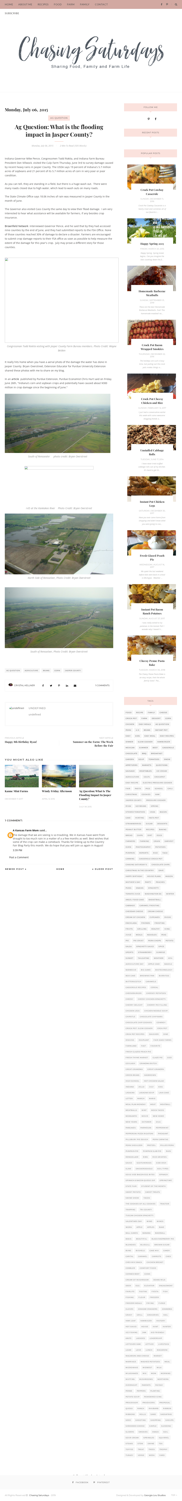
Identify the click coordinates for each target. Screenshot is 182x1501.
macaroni (162, 1350)
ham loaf (131, 1321)
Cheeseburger (134, 993)
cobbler (130, 1268)
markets (146, 765)
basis (129, 1239)
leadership (156, 1338)
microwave (132, 1367)
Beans (46, 670)
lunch (149, 1350)
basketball (155, 900)
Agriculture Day (135, 964)
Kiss (160, 1087)
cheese (163, 712)
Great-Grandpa (155, 1069)
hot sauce (131, 1327)
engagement (166, 1286)
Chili (170, 788)
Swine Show (132, 1198)
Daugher (154, 1034)
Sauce (129, 1163)
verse (141, 1455)
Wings (160, 1221)
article (15, 379)
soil (165, 1432)
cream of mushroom (137, 1280)
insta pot (154, 818)
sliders (130, 1432)
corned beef (133, 1274)
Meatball (165, 1104)
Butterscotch (133, 981)
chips (140, 835)
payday (159, 1385)
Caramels (151, 981)
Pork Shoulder (134, 1145)
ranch (140, 1408)
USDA (152, 812)
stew (140, 1443)
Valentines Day (134, 1221)
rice (155, 853)
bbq (144, 753)
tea (160, 1443)
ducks (167, 917)
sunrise (160, 952)
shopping (156, 1420)
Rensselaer (132, 1157)
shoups (169, 1420)
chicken (130, 724)
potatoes (160, 847)
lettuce (149, 1344)
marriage (131, 1362)
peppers (141, 1391)
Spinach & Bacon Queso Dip (140, 1180)
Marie (152, 1098)
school (159, 788)
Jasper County (73, 670)
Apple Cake (154, 964)
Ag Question (59, 118)
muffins (130, 1379)
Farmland (131, 1046)
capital (129, 1256)
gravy (129, 1315)
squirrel (164, 1438)
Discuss (130, 1040)
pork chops (154, 941)
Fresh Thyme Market (137, 1057)
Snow (167, 759)
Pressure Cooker (156, 800)
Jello (141, 1087)
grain (157, 841)
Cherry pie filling (157, 1005)
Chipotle (130, 1017)
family (151, 712)
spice (161, 946)
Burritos (164, 976)
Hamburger (163, 742)
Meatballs (131, 1110)
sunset (129, 958)
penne (129, 1391)
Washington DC (153, 894)
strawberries (133, 824)
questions (162, 765)
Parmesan (145, 1128)
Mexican (130, 748)
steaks (129, 1443)
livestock (163, 1344)
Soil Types (162, 1169)
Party (148, 882)
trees (152, 1449)
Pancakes (131, 1128)
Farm (70, 4)
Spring (154, 806)
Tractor (164, 1204)
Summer (143, 748)
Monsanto (131, 1116)
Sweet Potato (133, 1192)
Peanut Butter (133, 829)
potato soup (133, 1397)
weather (159, 958)
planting (155, 1391)
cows (147, 1274)
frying (150, 1303)
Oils (158, 1122)
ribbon (167, 1408)
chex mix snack (134, 1262)
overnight (131, 1385)
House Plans (154, 876)
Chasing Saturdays (39, 1495)
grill (140, 1315)
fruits (129, 929)
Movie (145, 1116)
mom (153, 1373)
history (160, 1321)
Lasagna (130, 1093)
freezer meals (134, 1303)
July (151, 1087)
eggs (159, 835)
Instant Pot (161, 730)
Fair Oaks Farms (163, 1040)
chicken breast (155, 1262)
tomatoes (154, 759)
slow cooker (145, 742)
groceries (153, 1315)
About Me (25, 4)
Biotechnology (163, 970)
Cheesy (129, 999)
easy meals (145, 724)
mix (144, 1373)
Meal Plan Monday (136, 1104)
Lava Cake (164, 1093)
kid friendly (157, 1332)
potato (169, 941)
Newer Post (14, 869)
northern (162, 1379)
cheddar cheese (134, 911)
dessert (156, 718)
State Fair (131, 1186)
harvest (169, 841)
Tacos (147, 1198)
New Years (131, 1122)
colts (147, 777)
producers (149, 1403)
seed (128, 1420)
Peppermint (162, 1128)
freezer (154, 1297)
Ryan (128, 806)
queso (129, 1408)
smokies (143, 1432)
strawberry (145, 952)
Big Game (146, 970)
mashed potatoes (150, 1362)
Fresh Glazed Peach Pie (138, 1052)
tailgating (143, 958)
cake (128, 818)
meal (167, 1362)
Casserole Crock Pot (150, 859)
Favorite (155, 1046)
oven (128, 847)
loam (128, 1350)
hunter (167, 1327)
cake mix (154, 1250)
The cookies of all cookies (141, 1204)
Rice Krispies (159, 1157)
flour (141, 1297)
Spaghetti (153, 888)
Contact (101, 4)
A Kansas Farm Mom (26, 830)
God (169, 1057)
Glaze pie (158, 1057)
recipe (139, 712)
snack (155, 1432)
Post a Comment (19, 857)
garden (130, 759)
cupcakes (155, 917)
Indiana (130, 1087)
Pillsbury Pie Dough (137, 1139)
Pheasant (163, 1134)
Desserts (162, 824)
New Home (158, 1116)
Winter (170, 894)
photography (143, 847)
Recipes (150, 829)
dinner (129, 742)
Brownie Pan (147, 976)
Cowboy (161, 1022)
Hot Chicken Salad (154, 1081)
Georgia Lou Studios (155, 1495)
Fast (143, 1046)
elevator (149, 1286)
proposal (164, 1403)
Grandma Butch (148, 1063)
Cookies (146, 794)
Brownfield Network (16, 226)
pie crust (138, 941)
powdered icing (153, 1397)
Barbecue (131, 970)
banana (147, 1233)
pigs (148, 788)
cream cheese (155, 911)
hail (165, 1315)
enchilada (131, 923)
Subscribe (12, 13)
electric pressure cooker (157, 783)
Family (85, 4)
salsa (129, 946)
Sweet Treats (152, 1192)
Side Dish (161, 1163)
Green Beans (133, 1075)
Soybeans (141, 806)
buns (128, 1250)
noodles (152, 935)
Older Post (104, 869)
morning (166, 1373)
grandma (167, 1309)
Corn (57, 670)
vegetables (145, 771)
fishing (130, 1297)
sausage (130, 771)
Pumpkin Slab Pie (152, 1151)
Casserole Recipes (136, 987)
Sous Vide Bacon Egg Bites (140, 1174)
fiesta (155, 1291)
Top (173, 1495)
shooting (140, 1420)
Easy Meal (149, 736)
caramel (142, 1256)
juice (128, 935)
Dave (161, 870)
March (140, 1098)
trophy (163, 1449)
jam (144, 1332)
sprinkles (148, 1438)
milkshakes (132, 1373)
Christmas (131, 794)
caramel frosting (149, 905)
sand (153, 1414)
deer (128, 1286)
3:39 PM (17, 850)
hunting (139, 818)
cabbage (130, 905)
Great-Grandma (134, 1069)
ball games (132, 1233)
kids (137, 736)
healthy (155, 929)
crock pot (131, 718)
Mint (144, 1110)
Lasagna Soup (146, 1093)
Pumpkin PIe (132, 1151)
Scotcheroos (144, 1163)
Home (60, 869)
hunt (155, 1327)
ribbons (130, 1414)
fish (165, 1291)
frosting (160, 923)
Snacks (140, 888)
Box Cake (130, 976)
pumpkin (130, 853)
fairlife (130, 1291)
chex (168, 1256)
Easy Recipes (167, 736)
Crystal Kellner (24, 685)
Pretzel (151, 1145)
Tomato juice (133, 894)
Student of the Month (153, 1186)
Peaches (160, 882)
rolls (143, 1414)
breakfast (156, 753)
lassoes (140, 1338)
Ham (157, 794)
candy (166, 1250)
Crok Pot (162, 1028)
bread (129, 835)
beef (155, 748)
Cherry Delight (134, 1005)
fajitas (143, 1291)
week (152, 1455)
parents (146, 1385)
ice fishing (132, 1332)
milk (159, 1367)
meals (139, 935)
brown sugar (162, 1245)
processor (132, 1403)
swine (151, 1443)
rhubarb (154, 1408)
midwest (147, 1367)
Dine (165, 1034)
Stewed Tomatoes (135, 812)
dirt (150, 835)
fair (128, 788)
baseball (160, 1233)
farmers (130, 841)
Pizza (128, 888)
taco (165, 853)
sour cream (132, 1438)
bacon (163, 812)
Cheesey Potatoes (156, 993)
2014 (170, 958)
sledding (166, 1426)
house (144, 1327)
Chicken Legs (133, 1011)
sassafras (166, 1414)
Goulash (130, 1063)
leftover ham (133, 1344)
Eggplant (144, 1040)
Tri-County (146, 1210)
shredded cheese (135, 1426)
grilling (142, 929)
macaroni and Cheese (137, 1356)
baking (163, 829)
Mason (169, 876)
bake (161, 1227)
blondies (131, 1245)
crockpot (159, 777)
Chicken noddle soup (156, 1011)
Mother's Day (133, 882)
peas (163, 935)
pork (128, 730)
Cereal (154, 987)
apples (150, 1227)
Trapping (130, 1210)
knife (129, 1338)
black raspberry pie (163, 1239)
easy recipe (132, 783)
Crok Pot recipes (135, 1034)
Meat (153, 1104)
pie (127, 941)
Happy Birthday (134, 876)
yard (162, 1455)
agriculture (31, 670)
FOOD (58, 4)
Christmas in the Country (140, 870)
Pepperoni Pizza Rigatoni (139, 1134)
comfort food (148, 1268)
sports (129, 952)
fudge (162, 1303)
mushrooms (146, 1379)
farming (144, 841)
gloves (129, 1309)
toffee (129, 1449)
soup (141, 759)
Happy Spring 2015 (152, 243)
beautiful (141, 1239)
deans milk (159, 1280)
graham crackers (147, 1309)
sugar (149, 824)
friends (145, 923)
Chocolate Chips (161, 865)
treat (141, 1449)
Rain (168, 1151)
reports (144, 853)
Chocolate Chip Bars (151, 1017)
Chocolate (131, 753)
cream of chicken (135, 917)
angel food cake (135, 900)
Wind (149, 1221)
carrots (156, 1256)
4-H (137, 730)
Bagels (168, 964)
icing (167, 929)
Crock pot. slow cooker (139, 1028)
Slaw (128, 1169)
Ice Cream (161, 771)
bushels (140, 1250)
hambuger (146, 1321)
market (158, 1356)
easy (128, 736)
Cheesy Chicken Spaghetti (152, 999)
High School (132, 1081)
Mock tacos (157, 1110)
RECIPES (43, 4)
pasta (138, 788)
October (146, 1122)
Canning (130, 859)
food (129, 712)
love (138, 1350)
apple (139, 1227)
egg (138, 1286)
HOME (9, 4)
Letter (129, 1098)
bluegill (145, 1245)
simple (153, 1426)
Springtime (166, 1180)
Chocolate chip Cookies (139, 1022)
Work (129, 1227)
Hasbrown (150, 1075)
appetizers (132, 765)
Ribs (145, 1157)
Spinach (163, 1174)
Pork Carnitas (160, 1139)
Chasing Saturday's (136, 865)
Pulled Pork (167, 1145)
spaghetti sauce (145, 946)
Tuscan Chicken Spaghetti (140, 1215)
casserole (168, 748)
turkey (129, 1455)
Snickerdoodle (144, 1169)
